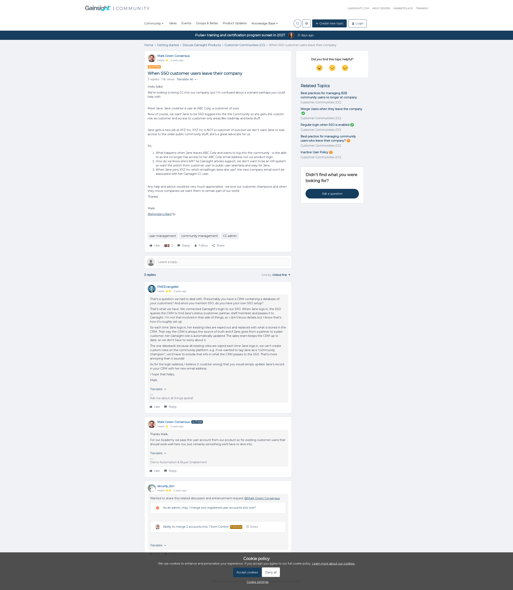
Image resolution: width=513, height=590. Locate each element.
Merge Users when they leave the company (331, 109)
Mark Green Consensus (173, 56)
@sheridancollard (160, 214)
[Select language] (307, 23)
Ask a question (332, 193)
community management (199, 236)
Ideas (173, 23)
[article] (218, 347)
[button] (329, 23)
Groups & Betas (207, 23)
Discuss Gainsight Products (202, 45)
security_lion (165, 486)
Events (186, 23)
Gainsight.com (358, 8)
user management (162, 236)
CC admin (230, 236)
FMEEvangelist (168, 287)
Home (148, 45)
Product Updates (235, 23)
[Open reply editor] (218, 262)
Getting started (168, 45)
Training (422, 8)
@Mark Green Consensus (262, 498)
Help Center (381, 8)
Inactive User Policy (314, 152)
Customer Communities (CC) (245, 45)
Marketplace (403, 8)
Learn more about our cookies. (333, 563)
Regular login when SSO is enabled (325, 125)
